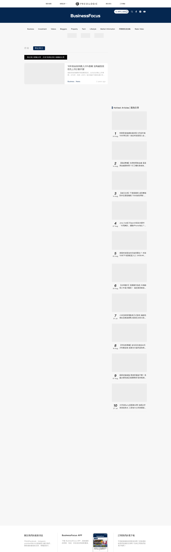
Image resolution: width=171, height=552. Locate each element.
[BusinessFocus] (85, 15)
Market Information (107, 29)
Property (74, 29)
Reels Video (139, 29)
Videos (53, 29)
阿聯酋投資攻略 (125, 29)
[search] (132, 12)
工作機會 (122, 4)
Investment (42, 29)
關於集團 (48, 4)
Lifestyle (93, 29)
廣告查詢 (108, 4)
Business (30, 29)
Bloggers (63, 29)
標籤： (28, 48)
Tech (84, 29)
